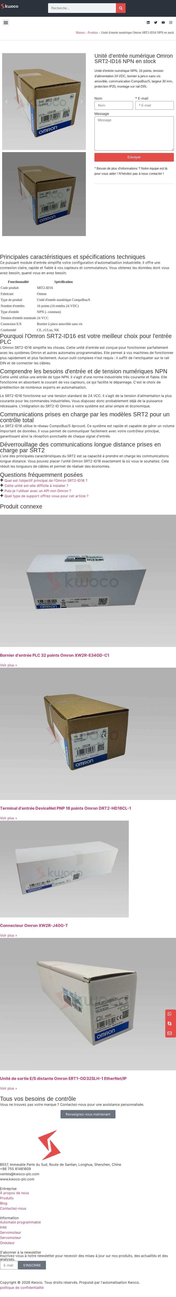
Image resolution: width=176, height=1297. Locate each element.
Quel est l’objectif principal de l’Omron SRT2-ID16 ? (46, 480)
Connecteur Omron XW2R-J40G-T (34, 925)
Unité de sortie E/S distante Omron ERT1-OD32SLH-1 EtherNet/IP (63, 1078)
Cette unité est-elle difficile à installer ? (36, 485)
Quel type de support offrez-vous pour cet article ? (46, 496)
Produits (93, 32)
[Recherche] (121, 8)
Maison (80, 32)
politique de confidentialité (22, 1287)
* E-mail (141, 98)
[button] (5, 22)
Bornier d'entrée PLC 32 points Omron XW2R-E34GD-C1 (54, 655)
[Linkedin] (148, 22)
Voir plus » (8, 665)
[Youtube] (163, 22)
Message (101, 114)
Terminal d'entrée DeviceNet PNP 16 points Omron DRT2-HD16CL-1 (65, 808)
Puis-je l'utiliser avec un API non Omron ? (38, 491)
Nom (98, 98)
